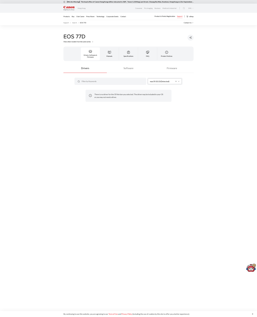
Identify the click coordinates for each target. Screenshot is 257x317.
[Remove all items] (176, 81)
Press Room (90, 16)
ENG (189, 8)
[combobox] (165, 81)
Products (66, 16)
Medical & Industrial (169, 8)
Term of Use (113, 314)
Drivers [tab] (85, 68)
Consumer (139, 8)
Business (158, 8)
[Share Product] (191, 38)
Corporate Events (112, 16)
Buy (73, 16)
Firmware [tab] (172, 68)
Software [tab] (128, 68)
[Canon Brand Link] (68, 8)
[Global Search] (184, 8)
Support (180, 16)
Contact (123, 16)
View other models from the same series (77, 42)
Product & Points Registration (165, 16)
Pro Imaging (148, 8)
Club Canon (80, 16)
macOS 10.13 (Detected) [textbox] (159, 81)
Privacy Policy (126, 314)
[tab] (90, 53)
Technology (100, 16)
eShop (191, 16)
